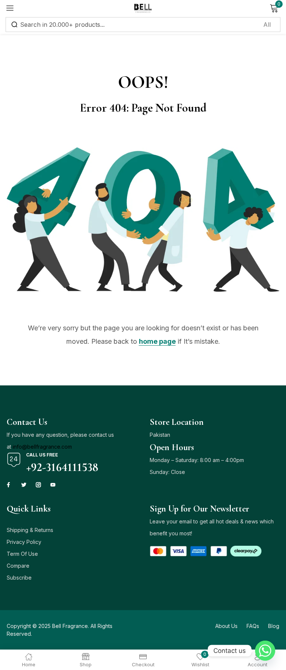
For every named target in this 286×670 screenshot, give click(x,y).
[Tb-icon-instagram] (38, 484)
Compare (18, 565)
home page (157, 341)
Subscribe (19, 577)
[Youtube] (52, 484)
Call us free (42, 455)
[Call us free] (14, 460)
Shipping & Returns (30, 530)
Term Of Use (22, 554)
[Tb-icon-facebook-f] (9, 484)
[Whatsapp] (265, 651)
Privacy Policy (24, 542)
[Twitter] (23, 484)
